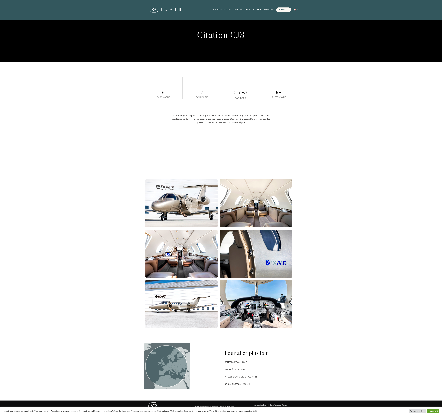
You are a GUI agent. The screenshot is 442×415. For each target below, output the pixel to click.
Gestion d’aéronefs (263, 10)
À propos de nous (222, 10)
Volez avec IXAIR (242, 10)
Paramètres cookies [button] (417, 411)
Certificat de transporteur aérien (206, 407)
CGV (191, 407)
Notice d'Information (227, 407)
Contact (282, 10)
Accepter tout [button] (433, 411)
